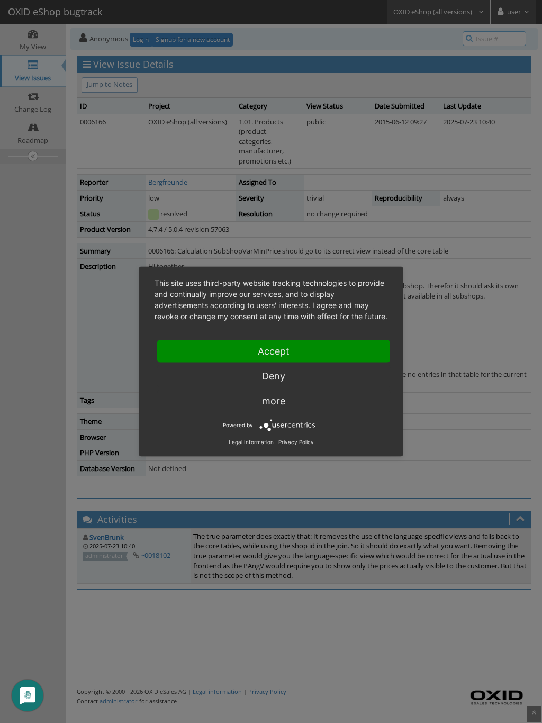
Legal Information (251, 442)
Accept (274, 351)
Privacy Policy (296, 442)
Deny (273, 376)
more (273, 400)
